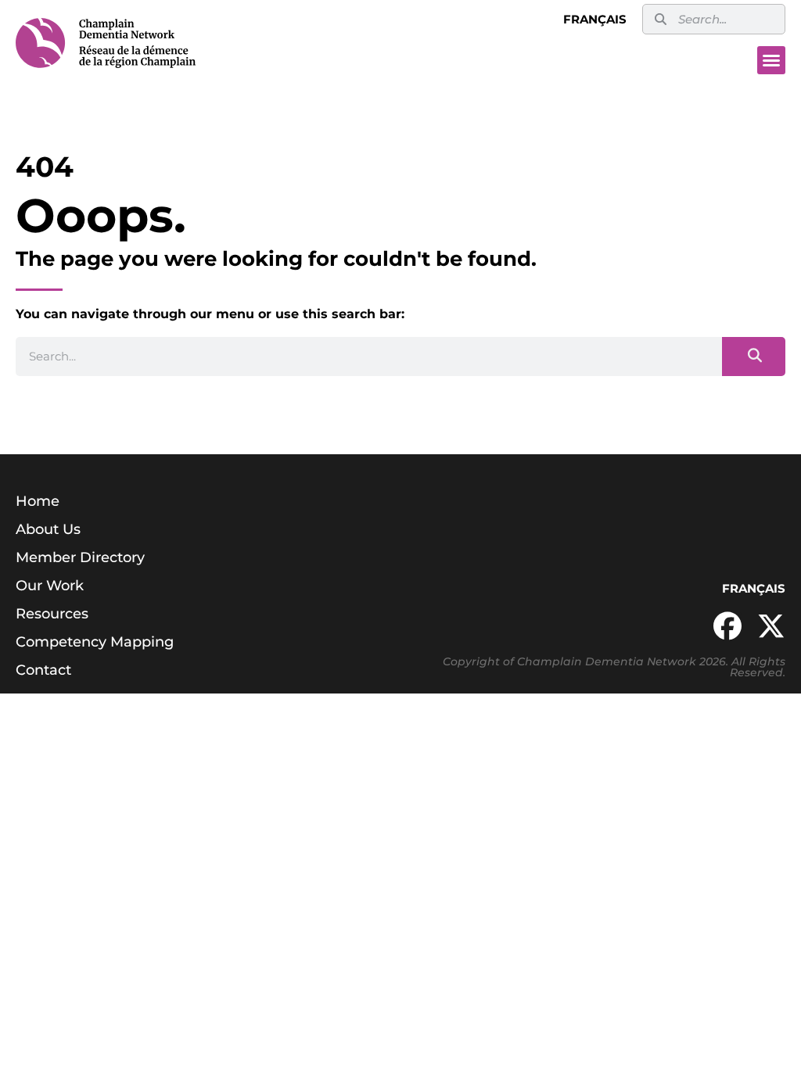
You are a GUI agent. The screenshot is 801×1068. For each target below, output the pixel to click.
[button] (771, 60)
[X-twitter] (771, 626)
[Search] (753, 356)
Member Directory (80, 557)
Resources (52, 614)
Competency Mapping (95, 642)
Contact (43, 670)
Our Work (50, 585)
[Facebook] (727, 626)
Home (37, 501)
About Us (48, 529)
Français (595, 19)
